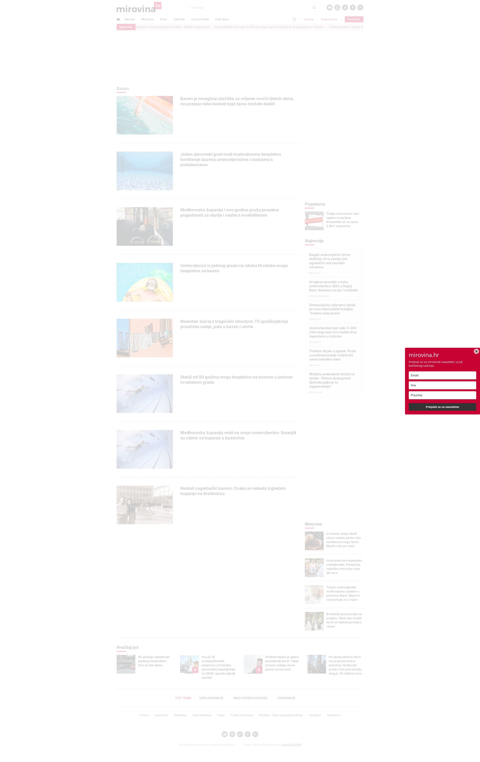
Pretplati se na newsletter (442, 407)
